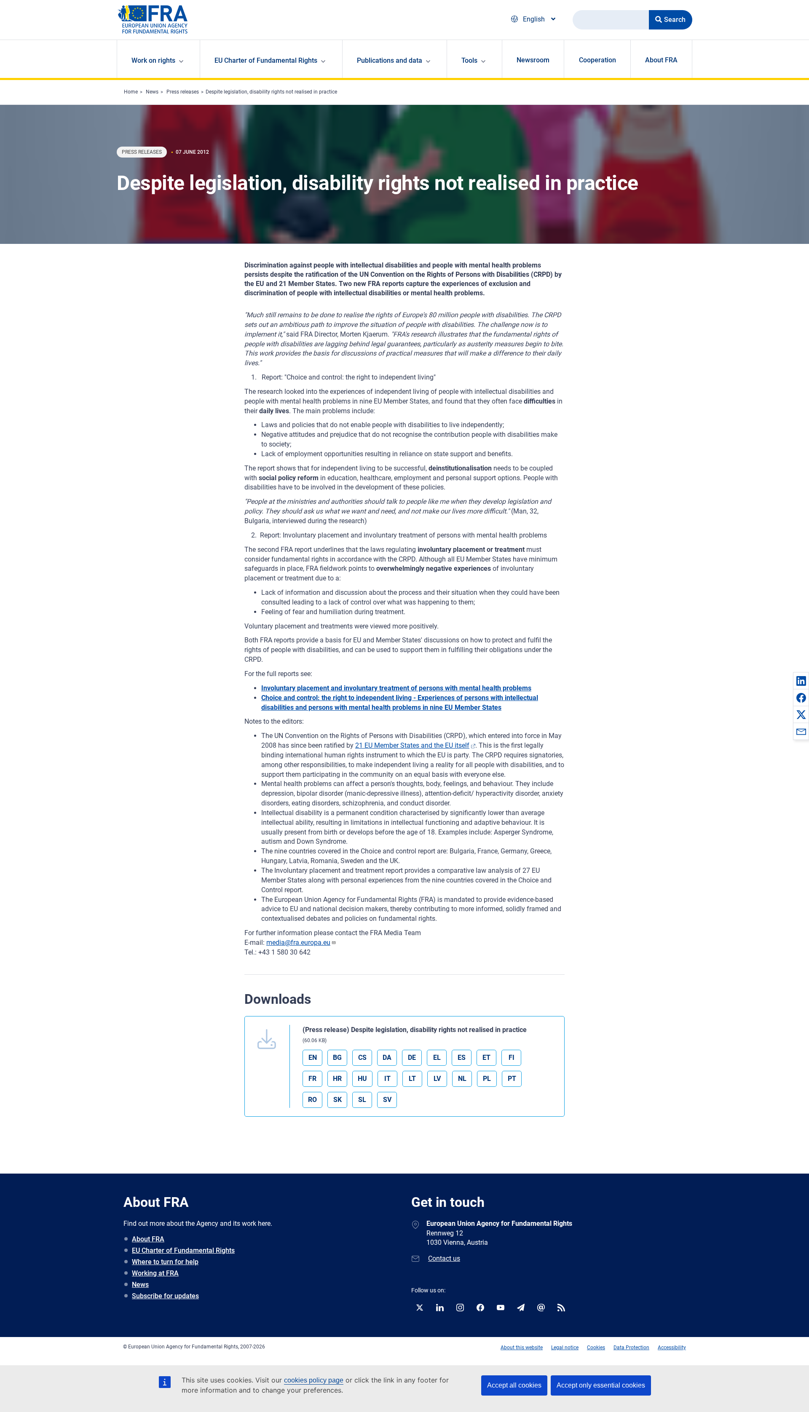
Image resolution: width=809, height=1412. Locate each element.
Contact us (444, 1258)
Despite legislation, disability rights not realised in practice (271, 92)
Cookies (596, 1347)
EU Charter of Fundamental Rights (183, 1250)
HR (337, 1079)
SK (337, 1100)
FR (312, 1079)
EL (437, 1058)
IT (387, 1079)
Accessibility (672, 1347)
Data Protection (631, 1347)
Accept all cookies (514, 1385)
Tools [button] (469, 60)
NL (462, 1079)
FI (511, 1058)
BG (337, 1058)
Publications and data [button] (389, 60)
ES (462, 1058)
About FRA (661, 60)
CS (362, 1058)
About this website (522, 1347)
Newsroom (533, 60)
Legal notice (565, 1347)
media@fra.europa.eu (298, 943)
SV (387, 1100)
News (152, 92)
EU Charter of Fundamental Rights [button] (265, 60)
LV (437, 1079)
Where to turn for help (165, 1262)
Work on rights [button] (153, 60)
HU (362, 1079)
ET (486, 1058)
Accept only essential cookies (601, 1385)
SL (362, 1100)
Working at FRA (155, 1273)
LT (412, 1079)
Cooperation (597, 60)
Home (131, 92)
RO (312, 1100)
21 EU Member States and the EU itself (412, 745)
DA (387, 1058)
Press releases (182, 92)
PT (512, 1079)
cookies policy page (313, 1380)
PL (487, 1079)
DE (412, 1058)
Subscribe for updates (165, 1296)
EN (312, 1058)
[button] (801, 680)
